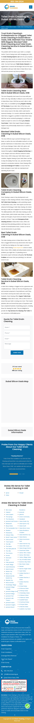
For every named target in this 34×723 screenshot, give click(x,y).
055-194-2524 (17, 1)
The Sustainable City (11, 528)
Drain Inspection (6, 649)
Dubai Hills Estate (24, 546)
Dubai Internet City (24, 543)
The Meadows (10, 519)
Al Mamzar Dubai (24, 597)
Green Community (24, 517)
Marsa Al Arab (10, 582)
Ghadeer (8, 530)
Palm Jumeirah (10, 562)
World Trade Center (11, 537)
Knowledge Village (11, 585)
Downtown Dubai (24, 550)
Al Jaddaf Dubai (23, 600)
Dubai (7, 495)
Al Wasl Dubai (23, 586)
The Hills (8, 551)
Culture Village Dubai (25, 557)
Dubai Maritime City (24, 534)
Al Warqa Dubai (23, 590)
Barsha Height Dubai (25, 568)
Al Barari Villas (10, 535)
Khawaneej (9, 532)
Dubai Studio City (24, 521)
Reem (7, 560)
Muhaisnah (9, 523)
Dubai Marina (23, 537)
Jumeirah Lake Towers (10, 599)
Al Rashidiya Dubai (24, 593)
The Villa (8, 544)
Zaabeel (8, 512)
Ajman (7, 493)
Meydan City (9, 580)
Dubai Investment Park (24, 540)
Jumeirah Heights (11, 605)
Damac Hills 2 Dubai (25, 552)
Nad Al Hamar (10, 569)
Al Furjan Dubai (23, 604)
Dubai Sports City (24, 523)
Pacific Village (9, 564)
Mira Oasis (9, 510)
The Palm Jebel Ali (11, 548)
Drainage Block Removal (8, 656)
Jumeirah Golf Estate (11, 521)
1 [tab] (13, 474)
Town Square (9, 542)
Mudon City (9, 571)
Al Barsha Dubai (23, 606)
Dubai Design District (25, 548)
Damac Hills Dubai (24, 555)
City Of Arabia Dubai (25, 559)
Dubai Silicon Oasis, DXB (11, 678)
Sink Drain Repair (6, 659)
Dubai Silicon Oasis (11, 26)
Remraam (8, 557)
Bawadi (21, 566)
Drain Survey (5, 662)
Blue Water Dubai (24, 564)
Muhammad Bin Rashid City (10, 577)
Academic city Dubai (25, 609)
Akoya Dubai (9, 526)
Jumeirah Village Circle (12, 591)
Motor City (9, 573)
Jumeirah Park (10, 596)
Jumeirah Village (10, 593)
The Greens (9, 553)
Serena (8, 555)
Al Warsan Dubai (23, 588)
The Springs (9, 517)
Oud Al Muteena (10, 567)
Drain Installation (6, 652)
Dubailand (22, 519)
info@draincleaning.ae (11, 674)
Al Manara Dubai (23, 595)
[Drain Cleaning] (11, 7)
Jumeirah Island (10, 602)
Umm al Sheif (9, 539)
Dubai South (22, 526)
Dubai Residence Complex (24, 531)
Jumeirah (21, 512)
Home (3, 26)
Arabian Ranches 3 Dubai (24, 574)
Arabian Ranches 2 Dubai (24, 578)
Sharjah (21, 493)
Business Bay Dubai (24, 562)
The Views (9, 546)
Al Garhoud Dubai (24, 602)
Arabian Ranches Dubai (24, 583)
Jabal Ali (21, 514)
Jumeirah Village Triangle (10, 588)
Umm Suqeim (9, 514)
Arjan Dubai (22, 571)
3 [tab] (23, 474)
